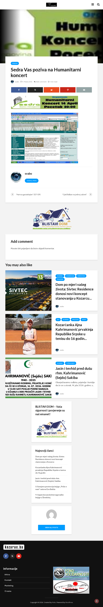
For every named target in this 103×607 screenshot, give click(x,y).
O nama (8, 591)
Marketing (81, 276)
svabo (16, 82)
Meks (54, 602)
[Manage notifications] (97, 601)
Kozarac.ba (70, 276)
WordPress (69, 602)
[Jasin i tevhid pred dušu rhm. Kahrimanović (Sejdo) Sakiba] (28, 377)
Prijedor (60, 279)
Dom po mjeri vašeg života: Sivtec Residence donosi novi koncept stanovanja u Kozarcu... (74, 291)
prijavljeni (25, 248)
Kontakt (8, 580)
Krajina (14, 63)
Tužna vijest (70, 363)
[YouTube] (18, 556)
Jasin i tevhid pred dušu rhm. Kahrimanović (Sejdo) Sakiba (74, 373)
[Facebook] (6, 556)
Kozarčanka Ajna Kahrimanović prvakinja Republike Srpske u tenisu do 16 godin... (74, 332)
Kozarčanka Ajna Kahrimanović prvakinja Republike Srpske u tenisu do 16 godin (50, 470)
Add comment (41, 82)
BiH (58, 319)
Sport (84, 319)
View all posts (31, 181)
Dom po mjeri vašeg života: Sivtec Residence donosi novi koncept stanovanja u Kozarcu (49, 459)
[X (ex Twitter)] (12, 556)
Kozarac (60, 276)
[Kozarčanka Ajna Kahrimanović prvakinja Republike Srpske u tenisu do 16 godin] (28, 334)
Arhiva (7, 574)
